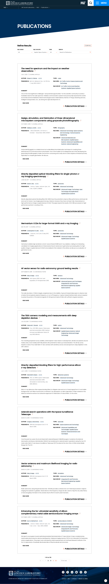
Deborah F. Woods (32, 325)
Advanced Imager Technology (70, 189)
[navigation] (101, 3)
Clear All (88, 45)
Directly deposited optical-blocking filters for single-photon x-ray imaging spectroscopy (50, 175)
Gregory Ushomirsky (33, 422)
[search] (91, 3)
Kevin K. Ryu (30, 183)
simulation (61, 473)
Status (64, 578)
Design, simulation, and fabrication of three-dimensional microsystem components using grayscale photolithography (50, 119)
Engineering (63, 135)
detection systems (63, 375)
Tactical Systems (75, 133)
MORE (40, 78)
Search (61, 49)
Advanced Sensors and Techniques (71, 281)
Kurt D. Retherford (32, 521)
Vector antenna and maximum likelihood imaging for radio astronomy (49, 464)
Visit (69, 578)
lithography (61, 128)
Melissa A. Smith (31, 128)
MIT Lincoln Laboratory (28, 7)
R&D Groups (36, 49)
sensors (60, 275)
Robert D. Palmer (32, 78)
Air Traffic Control (65, 81)
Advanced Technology (66, 131)
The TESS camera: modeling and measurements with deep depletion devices (49, 316)
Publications (44, 7)
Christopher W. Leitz (33, 231)
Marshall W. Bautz (32, 375)
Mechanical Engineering (68, 285)
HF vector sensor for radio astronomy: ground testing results (49, 268)
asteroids (60, 422)
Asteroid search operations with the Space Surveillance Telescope (47, 413)
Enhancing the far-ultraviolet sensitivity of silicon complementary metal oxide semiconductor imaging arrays (49, 512)
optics (60, 325)
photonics (61, 183)
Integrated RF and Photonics (69, 283)
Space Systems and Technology (69, 424)
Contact (74, 578)
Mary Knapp (30, 275)
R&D (8, 8)
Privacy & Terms (83, 578)
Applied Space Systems (73, 88)
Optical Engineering (72, 144)
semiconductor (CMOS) (65, 521)
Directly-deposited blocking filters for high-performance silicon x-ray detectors (51, 366)
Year (50, 49)
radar (59, 78)
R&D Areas (20, 49)
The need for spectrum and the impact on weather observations (45, 69)
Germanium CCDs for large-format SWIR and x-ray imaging (49, 223)
